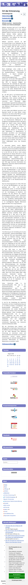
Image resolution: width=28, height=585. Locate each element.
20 (13, 362)
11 (10, 361)
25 (10, 364)
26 (11, 364)
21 (15, 362)
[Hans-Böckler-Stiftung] (14, 382)
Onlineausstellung (7, 344)
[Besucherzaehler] (14, 472)
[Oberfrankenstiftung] (14, 388)
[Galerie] (8, 509)
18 (10, 362)
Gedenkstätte (6, 18)
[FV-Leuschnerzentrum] (13, 376)
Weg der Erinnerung (8, 499)
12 (11, 361)
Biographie (5, 21)
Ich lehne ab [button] (17, 577)
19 (11, 362)
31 (7, 366)
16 (19, 361)
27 (13, 364)
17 (7, 362)
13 (13, 361)
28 (15, 364)
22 (17, 362)
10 (7, 361)
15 (17, 361)
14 (15, 361)
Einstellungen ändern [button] (17, 580)
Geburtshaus (6, 16)
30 (19, 364)
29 (17, 364)
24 (7, 364)
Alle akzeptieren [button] (17, 574)
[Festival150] (14, 396)
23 (19, 362)
